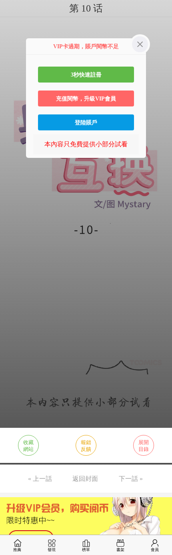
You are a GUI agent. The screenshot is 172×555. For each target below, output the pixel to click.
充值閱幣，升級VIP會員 (86, 98)
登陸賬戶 (86, 122)
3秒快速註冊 (86, 74)
